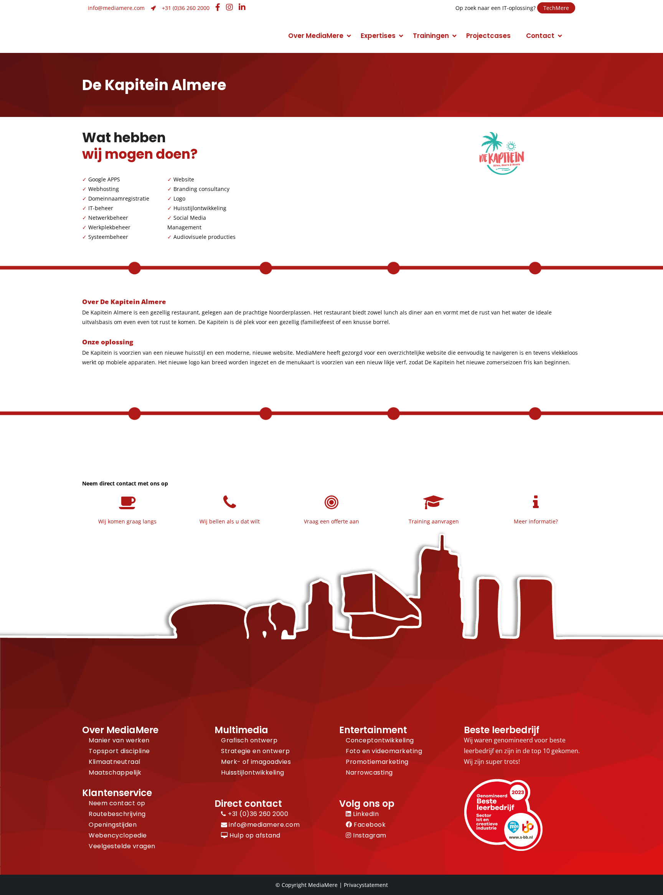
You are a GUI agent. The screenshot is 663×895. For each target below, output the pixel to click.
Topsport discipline (119, 751)
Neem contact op (117, 803)
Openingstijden (113, 824)
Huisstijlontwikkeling (252, 772)
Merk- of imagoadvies (256, 761)
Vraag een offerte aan (331, 521)
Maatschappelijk (115, 772)
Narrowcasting (369, 772)
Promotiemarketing (377, 761)
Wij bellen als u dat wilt (230, 521)
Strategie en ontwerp (255, 751)
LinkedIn (365, 813)
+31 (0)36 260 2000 (185, 8)
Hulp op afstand (254, 835)
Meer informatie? (536, 521)
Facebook (369, 824)
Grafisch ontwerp (249, 740)
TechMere (556, 8)
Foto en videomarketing (384, 751)
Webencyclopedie (118, 835)
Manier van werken (119, 740)
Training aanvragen (434, 521)
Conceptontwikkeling (380, 740)
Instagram (368, 835)
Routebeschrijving (117, 813)
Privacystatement (366, 884)
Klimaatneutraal (114, 761)
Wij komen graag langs (127, 521)
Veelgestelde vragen (122, 846)
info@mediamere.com (116, 8)
